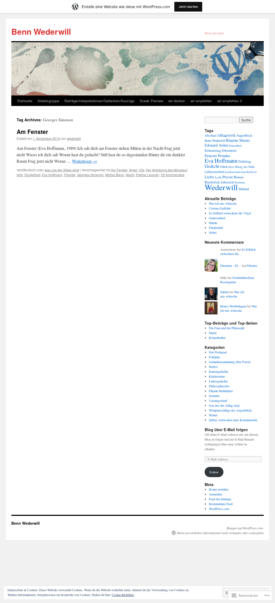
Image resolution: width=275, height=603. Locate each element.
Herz (231, 167)
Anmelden (215, 494)
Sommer (240, 182)
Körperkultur (217, 337)
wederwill (74, 138)
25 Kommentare (172, 174)
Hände (213, 223)
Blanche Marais (238, 140)
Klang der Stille (245, 167)
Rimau (239, 177)
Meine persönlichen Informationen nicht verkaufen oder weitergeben (220, 533)
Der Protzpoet (218, 352)
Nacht (130, 174)
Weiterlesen (84, 161)
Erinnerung (213, 150)
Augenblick (244, 135)
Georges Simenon (90, 174)
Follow (214, 472)
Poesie (227, 176)
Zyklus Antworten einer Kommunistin (233, 420)
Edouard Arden (216, 145)
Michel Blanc (114, 174)
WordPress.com (219, 508)
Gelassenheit (217, 218)
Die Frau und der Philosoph (226, 328)
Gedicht (212, 166)
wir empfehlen (201, 100)
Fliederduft (216, 227)
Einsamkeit (235, 145)
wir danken (176, 100)
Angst (133, 170)
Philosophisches (219, 386)
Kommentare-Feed (221, 504)
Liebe (209, 176)
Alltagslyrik (226, 135)
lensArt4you (249, 172)
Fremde (69, 174)
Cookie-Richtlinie (123, 595)
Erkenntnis (229, 150)
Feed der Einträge (220, 499)
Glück (224, 166)
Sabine (224, 292)
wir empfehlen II (229, 100)
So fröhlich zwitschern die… (238, 251)
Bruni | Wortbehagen (233, 306)
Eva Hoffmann (52, 174)
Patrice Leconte (147, 174)
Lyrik (218, 177)
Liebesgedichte (218, 381)
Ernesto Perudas (217, 155)
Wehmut (243, 189)
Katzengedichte (218, 371)
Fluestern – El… (230, 265)
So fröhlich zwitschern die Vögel (230, 213)
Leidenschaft (233, 172)
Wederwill (221, 187)
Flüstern (252, 265)
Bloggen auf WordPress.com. (245, 528)
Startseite (24, 100)
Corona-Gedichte (220, 208)
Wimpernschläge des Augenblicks (230, 410)
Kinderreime (217, 376)
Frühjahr (214, 357)
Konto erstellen (218, 489)
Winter (213, 415)
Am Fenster (32, 131)
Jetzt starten (188, 7)
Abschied (210, 135)
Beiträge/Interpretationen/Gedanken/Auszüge (99, 100)
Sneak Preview (151, 100)
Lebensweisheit (214, 172)
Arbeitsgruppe (48, 100)
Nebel (212, 232)
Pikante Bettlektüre (221, 391)
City (141, 170)
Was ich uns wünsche (223, 203)
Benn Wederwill (41, 31)
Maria (212, 333)
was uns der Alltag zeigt (62, 170)
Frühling (244, 161)
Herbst (213, 366)
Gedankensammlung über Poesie (230, 362)
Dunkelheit (32, 174)
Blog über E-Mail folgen (226, 429)
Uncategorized (218, 400)
